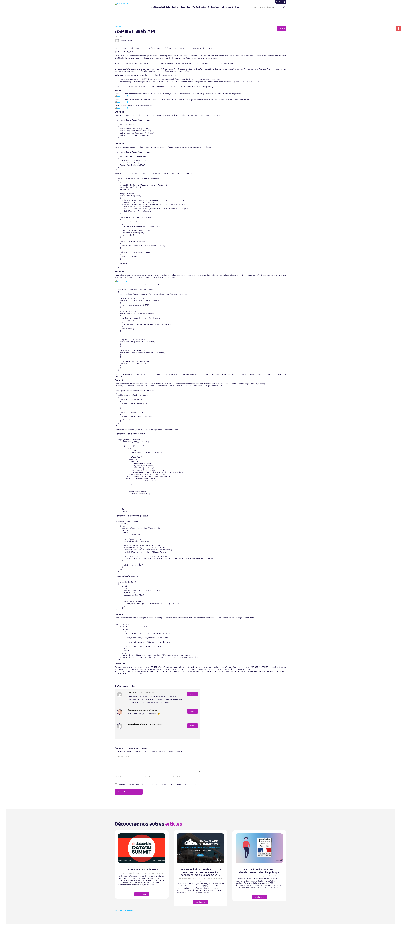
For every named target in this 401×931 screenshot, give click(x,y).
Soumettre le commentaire (129, 792)
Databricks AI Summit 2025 (142, 869)
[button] (398, 28)
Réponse (192, 694)
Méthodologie (213, 7)
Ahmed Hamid (128, 873)
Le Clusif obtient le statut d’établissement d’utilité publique (259, 871)
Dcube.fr (279, 2)
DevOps (175, 7)
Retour (282, 28)
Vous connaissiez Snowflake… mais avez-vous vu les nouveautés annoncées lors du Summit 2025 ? (200, 872)
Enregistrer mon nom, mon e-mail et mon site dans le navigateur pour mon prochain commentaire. (157, 784)
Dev (188, 7)
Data (183, 7)
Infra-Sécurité (227, 7)
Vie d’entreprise (199, 7)
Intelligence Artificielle (160, 7)
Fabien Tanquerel (250, 876)
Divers (237, 7)
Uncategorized (200, 881)
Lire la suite (141, 894)
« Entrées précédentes (124, 910)
